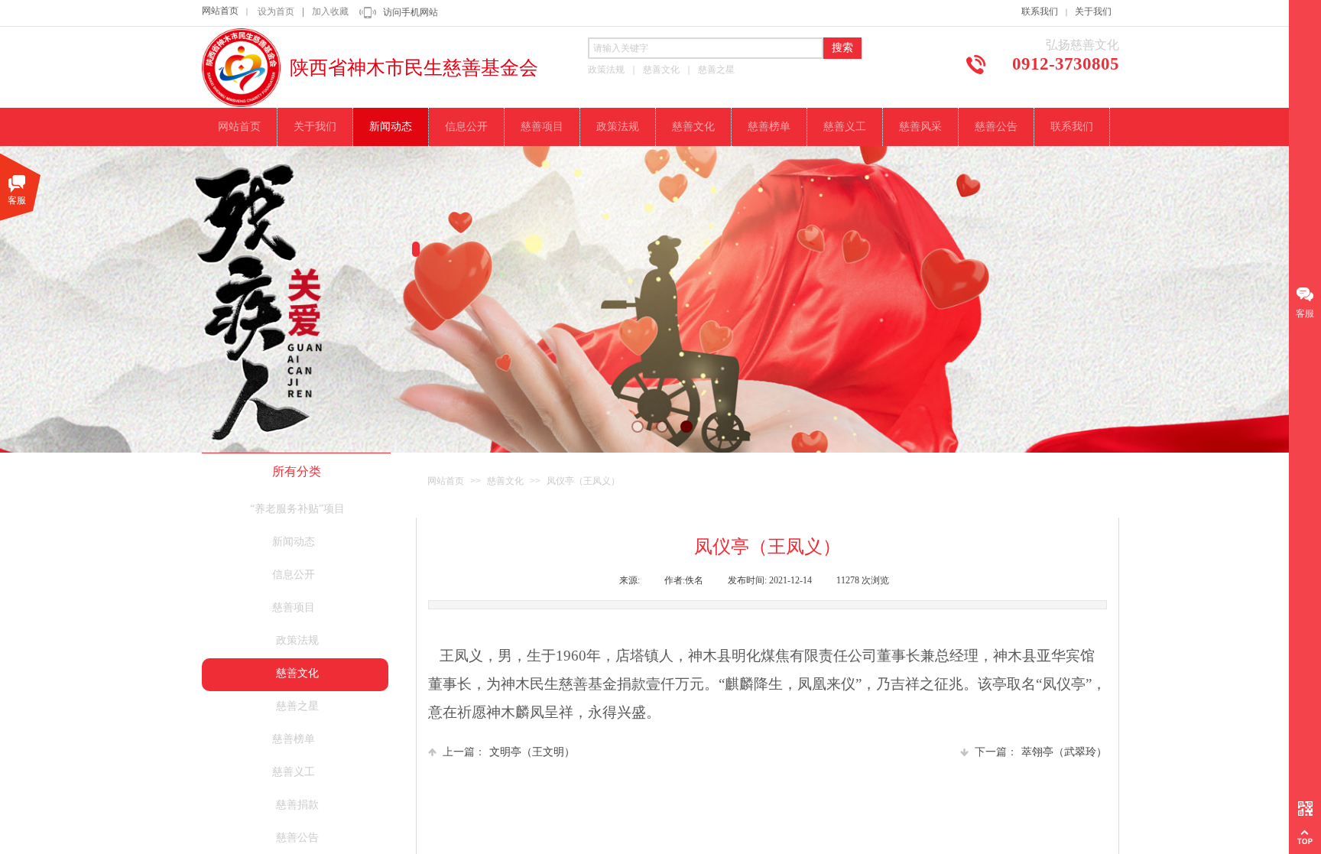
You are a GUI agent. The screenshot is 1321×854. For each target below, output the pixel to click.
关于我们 (1093, 11)
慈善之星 (297, 706)
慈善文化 (505, 481)
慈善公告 (297, 837)
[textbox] (705, 48)
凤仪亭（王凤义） (583, 481)
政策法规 (297, 640)
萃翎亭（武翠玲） (1041, 752)
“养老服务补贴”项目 (297, 509)
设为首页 (276, 11)
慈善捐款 (297, 804)
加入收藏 (330, 11)
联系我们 (1039, 11)
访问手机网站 (410, 12)
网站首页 (220, 10)
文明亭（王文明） (509, 752)
